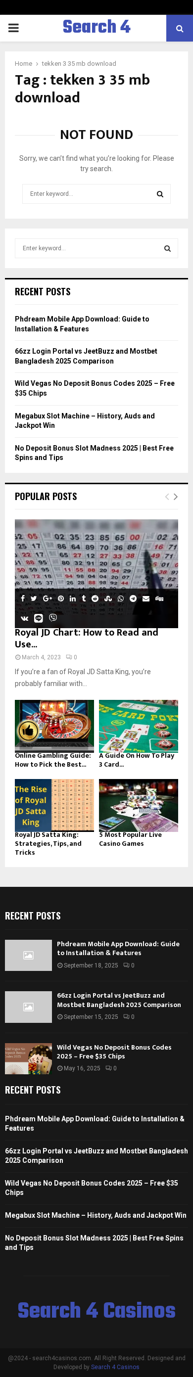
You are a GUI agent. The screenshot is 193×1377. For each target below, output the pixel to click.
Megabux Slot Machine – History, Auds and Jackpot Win (96, 1215)
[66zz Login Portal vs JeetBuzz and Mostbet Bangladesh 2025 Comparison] (28, 1006)
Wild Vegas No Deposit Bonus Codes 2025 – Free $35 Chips (114, 1052)
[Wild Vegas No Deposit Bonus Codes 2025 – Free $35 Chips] (28, 1058)
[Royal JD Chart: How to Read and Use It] (96, 573)
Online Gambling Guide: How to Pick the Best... (53, 760)
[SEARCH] (167, 248)
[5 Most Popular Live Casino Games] (138, 805)
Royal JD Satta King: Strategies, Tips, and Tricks (48, 843)
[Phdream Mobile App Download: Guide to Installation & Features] (28, 955)
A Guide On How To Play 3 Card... (136, 760)
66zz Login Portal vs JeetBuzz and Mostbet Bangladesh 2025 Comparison (119, 1000)
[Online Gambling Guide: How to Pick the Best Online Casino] (54, 726)
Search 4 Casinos (97, 40)
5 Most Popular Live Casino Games (130, 839)
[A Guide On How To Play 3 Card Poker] (138, 726)
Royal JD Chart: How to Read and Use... (86, 638)
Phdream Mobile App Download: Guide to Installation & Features (118, 948)
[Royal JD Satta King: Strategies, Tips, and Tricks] (54, 805)
